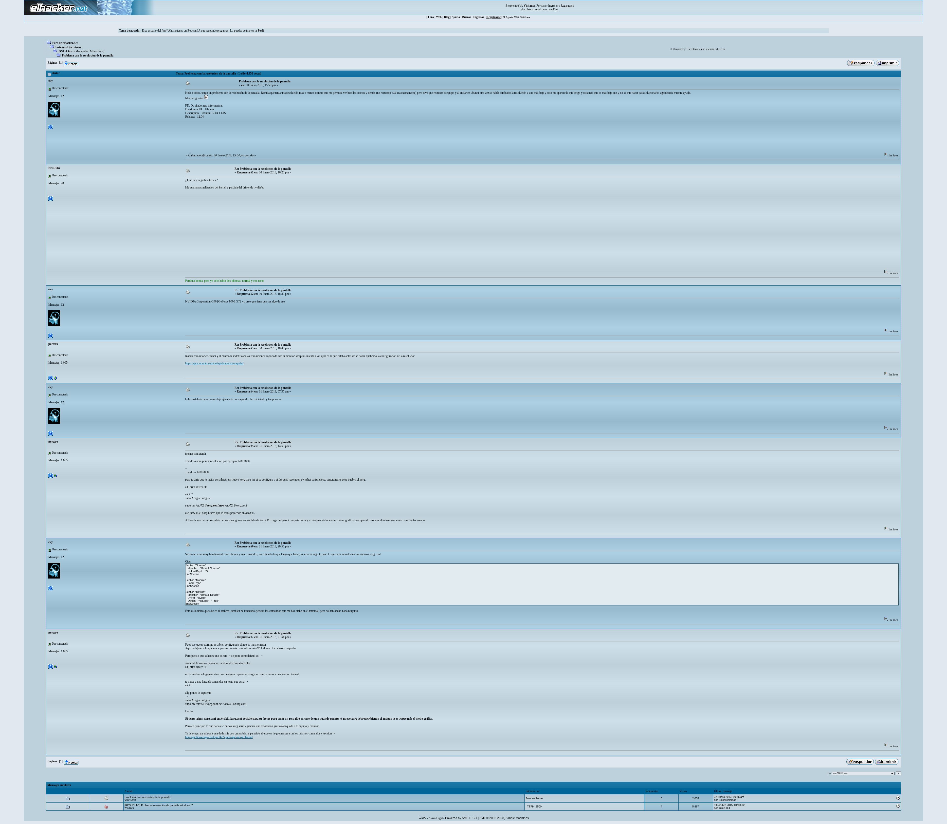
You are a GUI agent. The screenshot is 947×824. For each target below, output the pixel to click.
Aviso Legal (436, 818)
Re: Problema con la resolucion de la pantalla (263, 168)
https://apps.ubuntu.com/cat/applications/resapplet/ (214, 363)
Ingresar (553, 5)
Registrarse (493, 17)
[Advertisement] (275, 137)
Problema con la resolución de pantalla (147, 797)
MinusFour (96, 51)
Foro (431, 17)
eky (50, 80)
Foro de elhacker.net (65, 43)
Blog (447, 17)
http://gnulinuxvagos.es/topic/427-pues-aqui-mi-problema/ (219, 737)
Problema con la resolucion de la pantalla (87, 55)
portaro (53, 344)
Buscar (466, 17)
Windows (129, 808)
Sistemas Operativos (68, 47)
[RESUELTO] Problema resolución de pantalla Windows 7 (159, 805)
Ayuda (456, 17)
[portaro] (55, 379)
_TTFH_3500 (534, 806)
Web (439, 17)
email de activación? (546, 9)
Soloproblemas (534, 798)
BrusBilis (54, 168)
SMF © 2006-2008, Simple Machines (504, 818)
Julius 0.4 (724, 807)
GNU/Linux (66, 51)
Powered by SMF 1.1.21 (461, 818)
